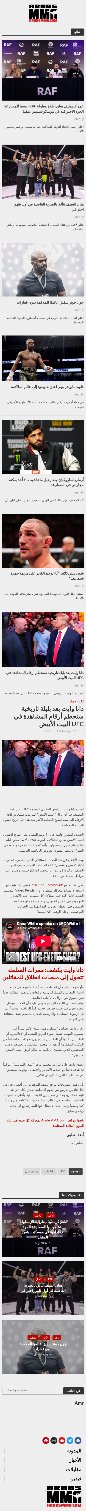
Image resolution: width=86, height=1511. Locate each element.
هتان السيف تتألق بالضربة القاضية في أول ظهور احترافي (43, 1287)
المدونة (74, 1451)
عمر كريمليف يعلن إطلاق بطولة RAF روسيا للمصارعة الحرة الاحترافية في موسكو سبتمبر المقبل (43, 1229)
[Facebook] (78, 1440)
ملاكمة (38, 1215)
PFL (50, 1279)
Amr (47, 731)
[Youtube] (61, 1440)
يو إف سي (31, 1171)
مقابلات (73, 1469)
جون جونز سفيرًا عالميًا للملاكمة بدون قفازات (43, 1346)
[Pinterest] (45, 1440)
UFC (81, 701)
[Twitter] (70, 1440)
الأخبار (73, 701)
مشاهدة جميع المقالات (16, 1390)
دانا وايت (48, 1171)
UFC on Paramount (47, 885)
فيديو (76, 1478)
